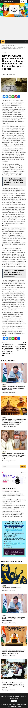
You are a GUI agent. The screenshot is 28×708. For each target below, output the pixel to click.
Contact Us (23, 696)
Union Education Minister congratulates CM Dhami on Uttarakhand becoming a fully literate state (13, 388)
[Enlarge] (24, 523)
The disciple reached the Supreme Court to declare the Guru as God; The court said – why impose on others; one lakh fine (7, 349)
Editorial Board (10, 696)
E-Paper (17, 696)
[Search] (26, 41)
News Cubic (12, 74)
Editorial (4, 585)
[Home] (3, 42)
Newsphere (10, 706)
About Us (3, 696)
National (4, 52)
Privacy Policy (14, 698)
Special (3, 680)
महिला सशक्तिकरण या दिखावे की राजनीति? (10, 491)
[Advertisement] (14, 28)
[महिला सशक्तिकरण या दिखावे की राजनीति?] (14, 574)
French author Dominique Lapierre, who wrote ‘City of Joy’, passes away (20, 346)
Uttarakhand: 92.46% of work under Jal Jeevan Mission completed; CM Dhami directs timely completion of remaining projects (13, 507)
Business (4, 648)
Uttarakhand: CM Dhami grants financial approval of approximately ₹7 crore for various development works (14, 501)
